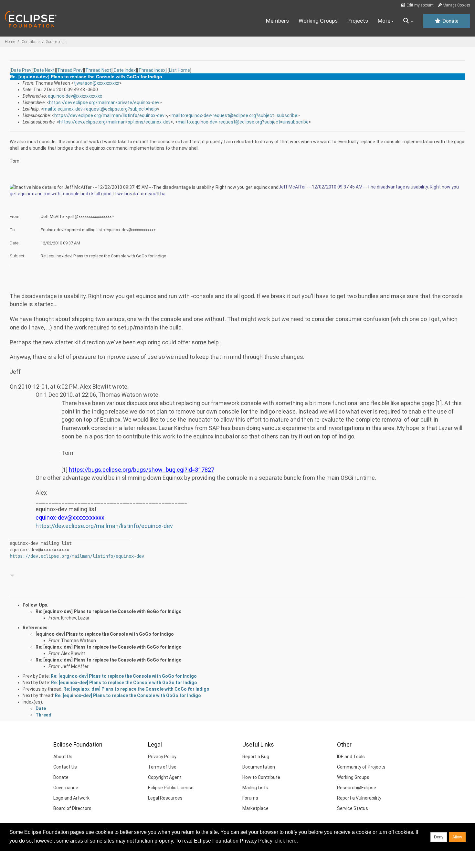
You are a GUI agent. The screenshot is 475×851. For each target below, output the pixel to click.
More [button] (384, 20)
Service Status (352, 808)
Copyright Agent (165, 777)
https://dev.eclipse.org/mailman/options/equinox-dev (115, 121)
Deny (438, 837)
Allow (457, 837)
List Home (179, 70)
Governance (65, 787)
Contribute (30, 41)
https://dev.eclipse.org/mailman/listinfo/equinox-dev (109, 115)
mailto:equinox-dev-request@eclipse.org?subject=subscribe (234, 115)
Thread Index (151, 70)
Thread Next (98, 70)
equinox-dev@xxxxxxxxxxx (75, 96)
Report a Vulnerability (359, 798)
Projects (357, 20)
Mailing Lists (255, 787)
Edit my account (420, 5)
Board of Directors (72, 808)
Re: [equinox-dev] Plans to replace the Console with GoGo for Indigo (109, 611)
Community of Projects (361, 767)
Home (10, 41)
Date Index (125, 70)
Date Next (44, 70)
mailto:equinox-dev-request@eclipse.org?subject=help (100, 109)
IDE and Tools (351, 756)
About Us (62, 756)
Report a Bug (255, 756)
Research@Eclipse (356, 787)
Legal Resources (165, 798)
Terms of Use (162, 767)
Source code (55, 41)
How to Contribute (261, 777)
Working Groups (318, 20)
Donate (450, 21)
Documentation (258, 767)
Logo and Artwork (71, 798)
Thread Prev (70, 70)
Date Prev (21, 70)
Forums (250, 798)
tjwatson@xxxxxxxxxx (96, 83)
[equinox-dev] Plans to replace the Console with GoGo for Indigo (105, 634)
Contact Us (65, 767)
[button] (408, 21)
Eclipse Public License (171, 787)
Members (277, 20)
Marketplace (255, 808)
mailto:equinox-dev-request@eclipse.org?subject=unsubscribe (243, 121)
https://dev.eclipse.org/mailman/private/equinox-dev (104, 102)
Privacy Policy (162, 756)
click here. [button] (286, 841)
